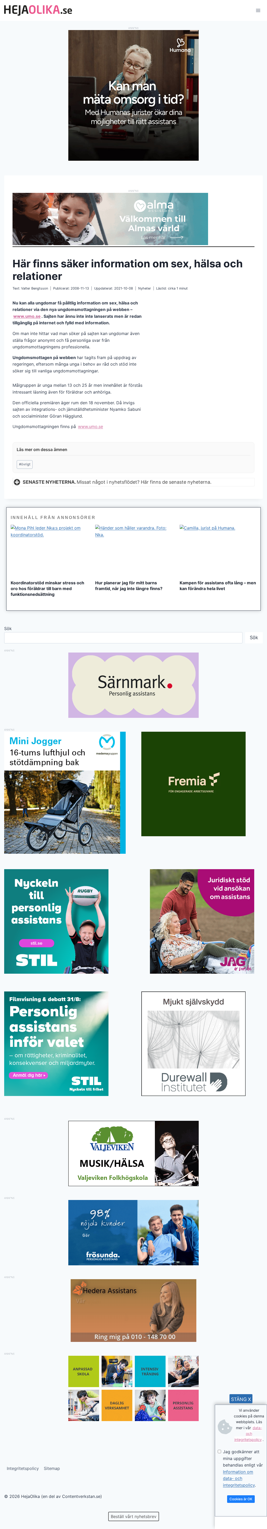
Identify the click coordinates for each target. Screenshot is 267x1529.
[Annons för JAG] (202, 972)
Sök (8, 628)
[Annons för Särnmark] (133, 716)
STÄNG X (241, 1399)
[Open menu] (258, 10)
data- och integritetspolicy (248, 1434)
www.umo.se (27, 316)
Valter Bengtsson (34, 288)
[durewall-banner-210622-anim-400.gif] (202, 1043)
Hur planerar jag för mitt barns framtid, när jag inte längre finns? (128, 585)
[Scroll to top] (13, 1508)
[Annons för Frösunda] (133, 1263)
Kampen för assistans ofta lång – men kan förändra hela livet (218, 585)
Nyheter (144, 288)
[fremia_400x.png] (202, 784)
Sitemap (52, 1468)
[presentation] (49, 550)
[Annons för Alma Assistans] (133, 219)
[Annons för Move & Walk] (133, 1419)
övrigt (25, 464)
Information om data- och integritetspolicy (239, 1478)
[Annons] (133, 159)
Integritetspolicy (23, 1468)
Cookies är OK (240, 1499)
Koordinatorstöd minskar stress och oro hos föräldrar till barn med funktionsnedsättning (47, 588)
